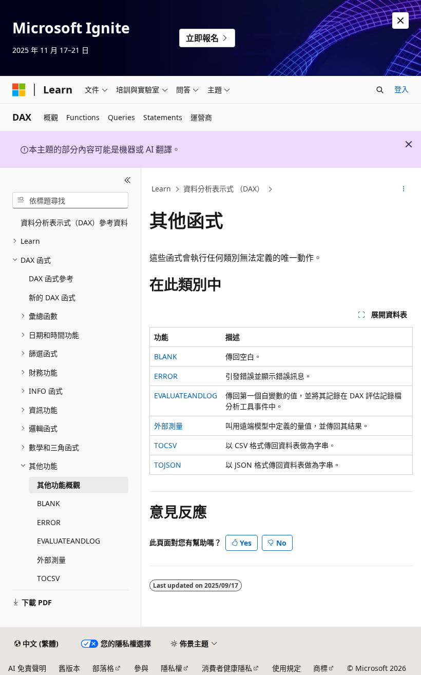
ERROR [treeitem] (49, 522)
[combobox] (70, 200)
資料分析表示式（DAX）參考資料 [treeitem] (74, 222)
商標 (320, 668)
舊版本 (69, 668)
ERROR (166, 376)
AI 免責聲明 (27, 668)
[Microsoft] (19, 90)
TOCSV (165, 445)
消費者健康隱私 (227, 668)
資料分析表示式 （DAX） (223, 189)
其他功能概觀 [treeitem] (58, 485)
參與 (141, 668)
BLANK (165, 356)
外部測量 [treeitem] (51, 560)
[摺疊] (128, 180)
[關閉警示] (400, 20)
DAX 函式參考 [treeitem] (51, 278)
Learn (161, 189)
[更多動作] (404, 189)
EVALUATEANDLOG (185, 395)
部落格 (103, 668)
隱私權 (171, 668)
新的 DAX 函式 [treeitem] (52, 297)
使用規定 (286, 668)
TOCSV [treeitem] (48, 578)
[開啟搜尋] (380, 90)
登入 (401, 89)
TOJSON (167, 465)
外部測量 (168, 426)
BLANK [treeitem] (48, 503)
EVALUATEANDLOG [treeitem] (68, 541)
